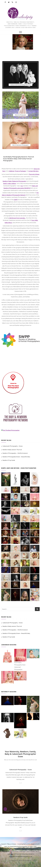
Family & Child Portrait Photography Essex (20, 84)
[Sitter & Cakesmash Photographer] (20, 135)
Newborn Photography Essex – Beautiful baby (16, 457)
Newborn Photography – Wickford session (15, 453)
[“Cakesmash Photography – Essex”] (20, 783)
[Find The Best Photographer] (10, 430)
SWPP (16, 199)
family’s (5, 183)
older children (12, 183)
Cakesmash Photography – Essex (13, 446)
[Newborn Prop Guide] (20, 790)
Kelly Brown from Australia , (17, 218)
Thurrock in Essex (34, 174)
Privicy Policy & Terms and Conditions (20, 860)
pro (22, 186)
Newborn (5, 181)
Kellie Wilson (8, 222)
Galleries (11, 171)
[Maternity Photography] (20, 105)
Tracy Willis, (34, 220)
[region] (20, 42)
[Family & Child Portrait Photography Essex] (20, 75)
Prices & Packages (20, 171)
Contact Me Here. (33, 171)
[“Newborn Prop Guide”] (20, 830)
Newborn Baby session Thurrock (12, 449)
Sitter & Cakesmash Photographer (20, 145)
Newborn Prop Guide (9, 460)
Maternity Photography (20, 115)
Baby (10, 181)
